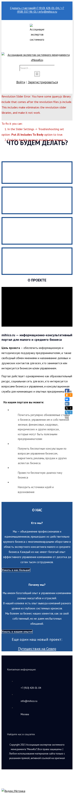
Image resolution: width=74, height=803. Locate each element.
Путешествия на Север (37, 648)
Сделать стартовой (22, 8)
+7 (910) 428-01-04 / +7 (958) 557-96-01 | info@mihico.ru (40, 9)
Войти (20, 82)
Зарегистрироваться (43, 82)
